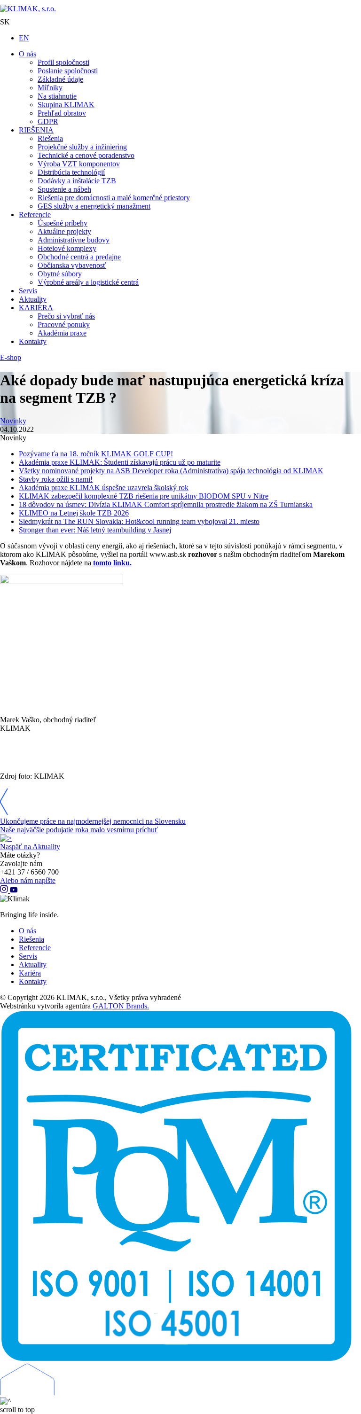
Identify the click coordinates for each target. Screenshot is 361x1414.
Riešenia (31, 939)
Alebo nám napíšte (27, 880)
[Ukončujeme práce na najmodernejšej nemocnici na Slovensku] (4, 813)
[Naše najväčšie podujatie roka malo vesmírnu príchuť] (6, 838)
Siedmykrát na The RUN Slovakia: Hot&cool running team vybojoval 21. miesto (139, 521)
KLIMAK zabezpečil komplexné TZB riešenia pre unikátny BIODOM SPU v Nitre (143, 496)
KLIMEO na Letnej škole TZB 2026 (74, 513)
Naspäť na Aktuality (30, 847)
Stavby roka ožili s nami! (56, 479)
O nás (27, 931)
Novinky (13, 421)
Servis (28, 956)
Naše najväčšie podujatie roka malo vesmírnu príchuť (79, 830)
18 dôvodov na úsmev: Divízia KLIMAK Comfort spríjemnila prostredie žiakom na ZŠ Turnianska (166, 504)
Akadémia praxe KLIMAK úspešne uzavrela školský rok (103, 488)
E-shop (10, 357)
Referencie (35, 948)
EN (24, 38)
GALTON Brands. (121, 1006)
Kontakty (33, 981)
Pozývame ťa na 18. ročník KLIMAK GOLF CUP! (96, 454)
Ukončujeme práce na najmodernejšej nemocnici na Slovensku (93, 821)
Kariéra (30, 973)
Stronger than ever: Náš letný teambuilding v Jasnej (95, 530)
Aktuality (33, 965)
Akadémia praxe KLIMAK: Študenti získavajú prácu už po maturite (119, 462)
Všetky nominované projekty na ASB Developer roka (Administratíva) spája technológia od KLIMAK (171, 471)
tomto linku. (112, 563)
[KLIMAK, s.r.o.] (180, 9)
